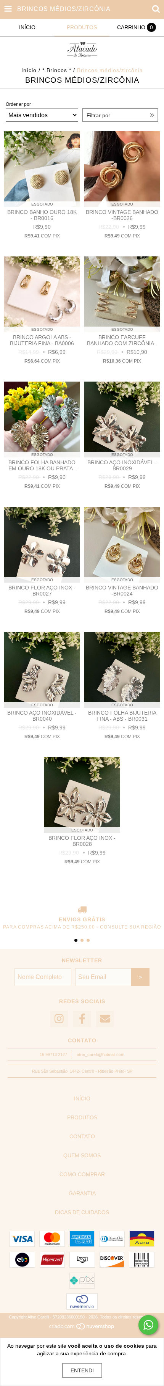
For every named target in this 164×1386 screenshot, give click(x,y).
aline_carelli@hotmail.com (100, 1054)
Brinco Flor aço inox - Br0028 (82, 841)
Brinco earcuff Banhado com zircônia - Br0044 (122, 340)
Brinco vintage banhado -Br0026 (122, 215)
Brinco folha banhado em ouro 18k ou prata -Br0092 (42, 465)
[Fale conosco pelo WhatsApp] (148, 1325)
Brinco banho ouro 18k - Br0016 (42, 215)
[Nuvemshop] (82, 1328)
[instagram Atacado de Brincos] (59, 1019)
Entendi (82, 1370)
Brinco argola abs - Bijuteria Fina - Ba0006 (42, 340)
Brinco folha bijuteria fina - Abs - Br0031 (122, 716)
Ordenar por (18, 104)
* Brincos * (56, 70)
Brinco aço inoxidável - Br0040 (42, 716)
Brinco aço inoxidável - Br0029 (122, 465)
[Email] (105, 1019)
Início (29, 70)
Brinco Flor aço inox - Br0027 (42, 591)
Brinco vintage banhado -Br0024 (122, 591)
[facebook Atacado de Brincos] (82, 1019)
